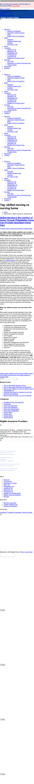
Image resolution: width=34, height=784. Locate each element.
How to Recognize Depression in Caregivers (17, 387)
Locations (7, 48)
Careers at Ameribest (14, 31)
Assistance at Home (10, 483)
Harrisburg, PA (11, 51)
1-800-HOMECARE (6, 473)
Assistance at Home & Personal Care (19, 63)
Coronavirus (7, 404)
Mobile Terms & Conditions (15, 36)
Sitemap (6, 496)
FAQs (9, 34)
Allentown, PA (11, 50)
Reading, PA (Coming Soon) (15, 58)
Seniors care (8, 414)
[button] (14, 10)
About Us (7, 29)
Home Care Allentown (10, 406)
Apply (6, 38)
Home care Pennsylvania (11, 409)
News (6, 46)
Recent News (8, 412)
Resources (7, 66)
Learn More (16, 6)
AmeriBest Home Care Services (14, 402)
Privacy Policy (25, 549)
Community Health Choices (15, 33)
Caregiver (10, 39)
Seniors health (8, 416)
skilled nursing (10, 260)
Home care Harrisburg (10, 407)
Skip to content (5, 9)
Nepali (16, 17)
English (3, 17)
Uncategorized (8, 417)
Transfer (10, 43)
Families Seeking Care (14, 41)
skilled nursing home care (11, 375)
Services (7, 60)
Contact (7, 68)
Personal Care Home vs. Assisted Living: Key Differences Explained (18, 393)
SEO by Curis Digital (26, 552)
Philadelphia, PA (12, 53)
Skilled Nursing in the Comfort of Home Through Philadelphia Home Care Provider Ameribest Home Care (17, 221)
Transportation (12, 65)
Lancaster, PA (11, 56)
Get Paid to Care (12, 45)
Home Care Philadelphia (11, 411)
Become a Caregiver (10, 503)
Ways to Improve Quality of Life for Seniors (17, 395)
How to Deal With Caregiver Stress (15, 385)
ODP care (7, 485)
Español (10, 17)
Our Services (8, 481)
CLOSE (2, 610)
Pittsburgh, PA (12, 55)
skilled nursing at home (16, 373)
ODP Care (10, 61)
